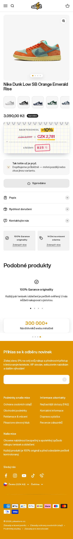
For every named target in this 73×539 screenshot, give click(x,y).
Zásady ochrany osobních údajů (46, 525)
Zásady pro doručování (36, 529)
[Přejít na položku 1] (30, 308)
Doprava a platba (50, 416)
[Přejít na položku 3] (38, 308)
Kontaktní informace (51, 410)
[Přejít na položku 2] (34, 308)
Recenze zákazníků (51, 422)
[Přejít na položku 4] (42, 308)
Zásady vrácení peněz (15, 525)
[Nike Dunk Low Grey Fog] (10, 102)
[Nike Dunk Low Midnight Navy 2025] (38, 102)
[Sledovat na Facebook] (6, 475)
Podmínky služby (12, 529)
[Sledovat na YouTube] (24, 475)
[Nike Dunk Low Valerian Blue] (66, 102)
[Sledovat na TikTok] (33, 475)
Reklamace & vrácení (15, 416)
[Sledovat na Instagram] (15, 475)
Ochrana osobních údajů (18, 404)
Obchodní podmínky (15, 410)
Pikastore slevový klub (17, 422)
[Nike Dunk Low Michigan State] (52, 102)
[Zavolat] (42, 475)
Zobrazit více (20, 245)
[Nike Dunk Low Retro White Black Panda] (24, 102)
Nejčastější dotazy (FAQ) (54, 404)
